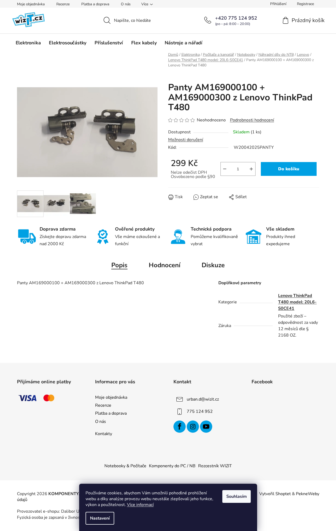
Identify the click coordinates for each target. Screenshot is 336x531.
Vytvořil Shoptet (275, 494)
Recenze (63, 4)
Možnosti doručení (185, 140)
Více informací (140, 505)
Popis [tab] (119, 265)
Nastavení (100, 518)
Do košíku (288, 169)
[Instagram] (193, 426)
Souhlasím (236, 496)
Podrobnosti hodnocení (252, 120)
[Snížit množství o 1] (225, 169)
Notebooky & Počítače (125, 466)
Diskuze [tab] (213, 265)
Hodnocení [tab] (164, 265)
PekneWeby (307, 494)
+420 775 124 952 (236, 18)
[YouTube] (206, 426)
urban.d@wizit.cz (203, 399)
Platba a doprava (95, 4)
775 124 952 (200, 411)
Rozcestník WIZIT (215, 466)
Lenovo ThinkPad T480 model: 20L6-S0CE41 (297, 302)
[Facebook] (179, 426)
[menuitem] (28, 43)
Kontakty (103, 434)
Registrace (305, 3)
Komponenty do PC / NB (172, 466)
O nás (126, 4)
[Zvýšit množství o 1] (251, 169)
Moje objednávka (31, 4)
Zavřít (198, 201)
